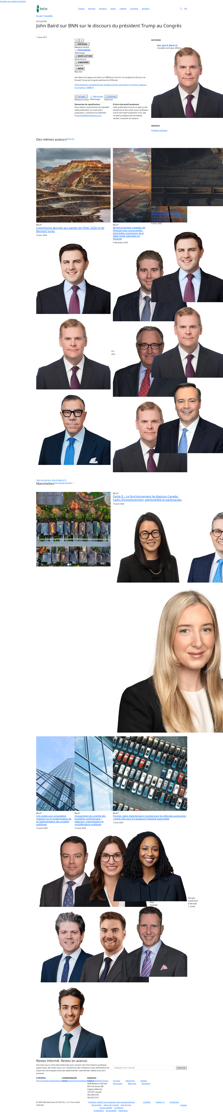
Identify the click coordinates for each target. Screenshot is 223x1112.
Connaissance (68, 1080)
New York (132, 1083)
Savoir (113, 8)
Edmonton (130, 1080)
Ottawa (143, 1080)
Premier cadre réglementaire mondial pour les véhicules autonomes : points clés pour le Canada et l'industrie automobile (149, 817)
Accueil (39, 16)
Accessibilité (111, 1110)
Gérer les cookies (111, 1105)
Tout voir (70, 139)
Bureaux (145, 8)
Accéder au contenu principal (13, 1)
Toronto (116, 1080)
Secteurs (103, 8)
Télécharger (98, 96)
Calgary (90, 1080)
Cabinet (123, 8)
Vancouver (117, 1083)
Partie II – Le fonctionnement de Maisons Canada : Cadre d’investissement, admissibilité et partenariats (147, 498)
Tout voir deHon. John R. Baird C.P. (51, 480)
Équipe (81, 8)
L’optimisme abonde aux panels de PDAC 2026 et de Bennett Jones (70, 229)
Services (91, 8)
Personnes (41, 1080)
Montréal (146, 1083)
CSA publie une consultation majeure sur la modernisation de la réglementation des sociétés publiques (53, 820)
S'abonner (111, 96)
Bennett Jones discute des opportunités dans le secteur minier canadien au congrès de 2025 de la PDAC (167, 215)
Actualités (48, 16)
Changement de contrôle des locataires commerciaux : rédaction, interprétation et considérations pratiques (90, 820)
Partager (81, 96)
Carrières (134, 8)
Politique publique (159, 130)
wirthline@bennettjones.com (89, 115)
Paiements (123, 1110)
